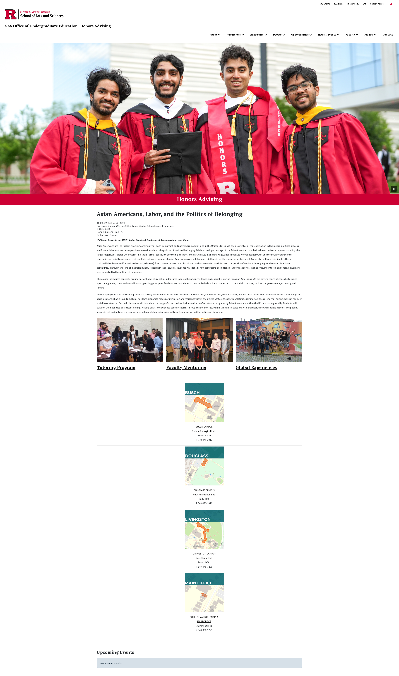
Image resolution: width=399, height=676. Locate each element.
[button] (4, 118)
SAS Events (325, 3)
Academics (257, 34)
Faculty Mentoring (186, 367)
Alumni (369, 34)
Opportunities (300, 34)
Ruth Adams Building (204, 494)
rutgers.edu (353, 3)
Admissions (234, 34)
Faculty (350, 34)
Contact (388, 34)
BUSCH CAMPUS (204, 426)
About (213, 34)
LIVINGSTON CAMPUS (204, 553)
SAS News (339, 3)
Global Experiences (256, 367)
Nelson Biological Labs (204, 431)
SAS (364, 3)
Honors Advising (95, 25)
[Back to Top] (392, 668)
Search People (377, 3)
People (277, 34)
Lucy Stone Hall (204, 557)
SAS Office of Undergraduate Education (41, 25)
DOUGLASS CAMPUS (204, 490)
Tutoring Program (116, 367)
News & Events (327, 34)
